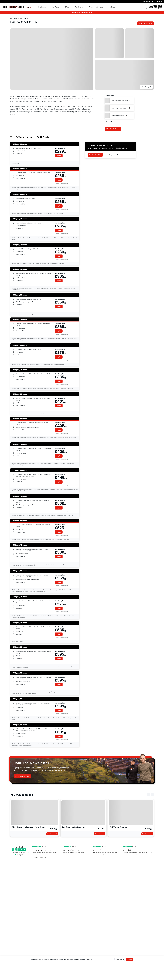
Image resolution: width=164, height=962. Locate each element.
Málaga (32, 96)
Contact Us (159, 1)
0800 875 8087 (155, 7)
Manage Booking (148, 1)
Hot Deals (112, 7)
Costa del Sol (15, 99)
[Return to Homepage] (11, 18)
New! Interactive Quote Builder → (82, 12)
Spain (16, 18)
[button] (146, 87)
